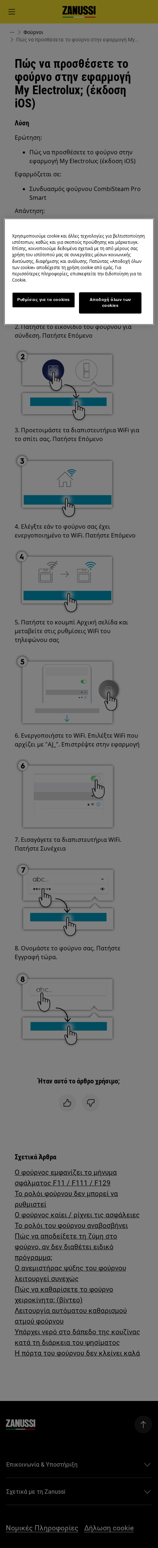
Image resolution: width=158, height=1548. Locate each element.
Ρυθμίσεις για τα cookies (43, 299)
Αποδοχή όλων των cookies (110, 302)
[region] (79, 272)
